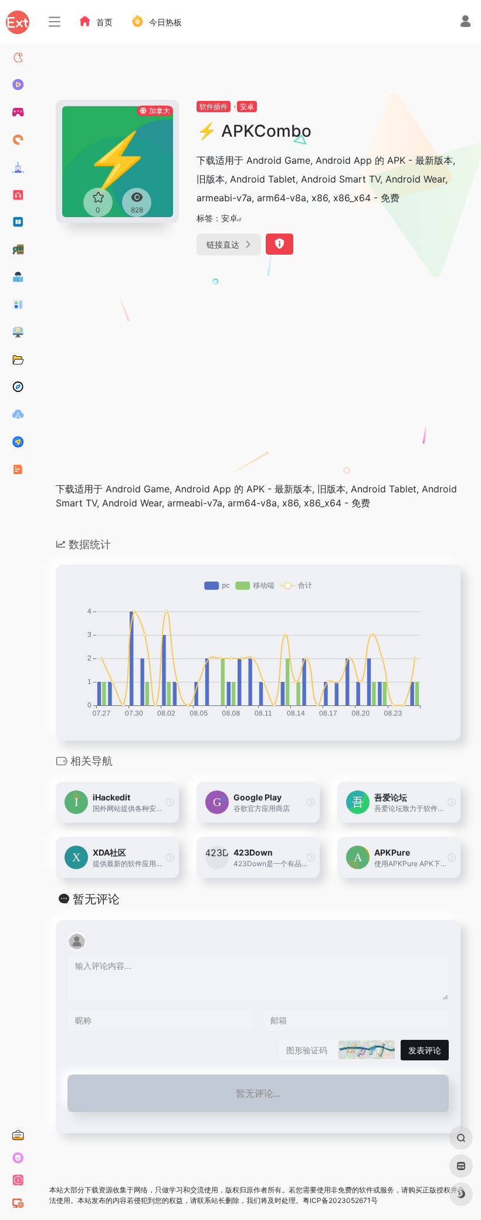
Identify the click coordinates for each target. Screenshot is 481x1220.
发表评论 (424, 1050)
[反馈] (279, 244)
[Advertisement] (223, 357)
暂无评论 (96, 899)
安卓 (247, 106)
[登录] (465, 22)
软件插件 (213, 106)
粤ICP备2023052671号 (340, 1200)
